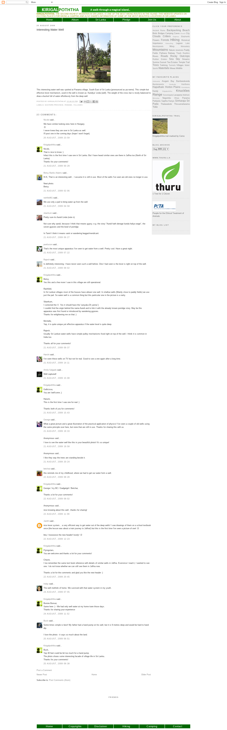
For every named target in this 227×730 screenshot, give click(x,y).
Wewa (172, 68)
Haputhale (158, 87)
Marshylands (158, 46)
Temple (182, 62)
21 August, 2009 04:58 (57, 206)
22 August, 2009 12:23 (57, 539)
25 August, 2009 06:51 (57, 639)
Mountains (160, 49)
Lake (187, 43)
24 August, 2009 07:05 (57, 592)
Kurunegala (168, 95)
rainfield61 (48, 198)
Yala (155, 106)
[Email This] (85, 101)
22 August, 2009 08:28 (57, 477)
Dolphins (176, 36)
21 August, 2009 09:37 (57, 347)
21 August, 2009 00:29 (57, 166)
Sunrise (156, 62)
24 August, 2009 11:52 (56, 614)
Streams (186, 59)
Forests (165, 40)
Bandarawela (158, 84)
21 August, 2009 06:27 (57, 237)
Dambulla (172, 84)
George (47, 420)
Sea (171, 59)
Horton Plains (173, 87)
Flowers (156, 40)
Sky (178, 59)
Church (182, 33)
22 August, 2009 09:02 (57, 499)
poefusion (48, 244)
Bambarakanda (183, 81)
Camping (169, 33)
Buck (46, 621)
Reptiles (186, 53)
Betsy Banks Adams (53, 173)
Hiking (175, 39)
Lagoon (179, 43)
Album (75, 19)
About (177, 19)
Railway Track (174, 53)
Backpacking (174, 30)
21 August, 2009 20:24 (57, 462)
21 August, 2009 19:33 (57, 431)
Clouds (156, 36)
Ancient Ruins (159, 30)
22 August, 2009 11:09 (56, 514)
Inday (46, 584)
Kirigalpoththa (50, 145)
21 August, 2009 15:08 (57, 378)
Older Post (146, 674)
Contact (177, 726)
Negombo (166, 98)
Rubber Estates (160, 59)
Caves (177, 33)
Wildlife (179, 68)
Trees (156, 65)
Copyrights (75, 726)
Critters (167, 36)
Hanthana (185, 84)
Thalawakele (166, 104)
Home (49, 19)
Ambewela (156, 81)
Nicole (46, 120)
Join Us (152, 19)
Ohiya (176, 98)
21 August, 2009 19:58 (57, 446)
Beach (186, 30)
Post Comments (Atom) (59, 680)
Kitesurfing (169, 43)
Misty (172, 46)
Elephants (185, 36)
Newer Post (42, 674)
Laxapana (178, 95)
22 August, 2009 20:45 (57, 577)
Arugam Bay (168, 81)
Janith (46, 521)
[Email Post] (81, 101)
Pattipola (156, 101)
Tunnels (172, 65)
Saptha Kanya (167, 101)
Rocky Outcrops (180, 56)
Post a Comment (44, 670)
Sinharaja (180, 100)
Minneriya (156, 98)
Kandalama (185, 87)
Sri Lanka (100, 19)
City (188, 33)
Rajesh (47, 259)
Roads (164, 56)
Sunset (163, 62)
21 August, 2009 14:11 (56, 363)
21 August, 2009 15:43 (57, 413)
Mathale (186, 95)
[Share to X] (90, 101)
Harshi (46, 354)
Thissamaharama (182, 104)
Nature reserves (176, 50)
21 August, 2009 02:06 (57, 191)
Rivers (155, 56)
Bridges (161, 33)
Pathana (163, 53)
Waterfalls (163, 68)
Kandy (155, 91)
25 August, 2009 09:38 (57, 663)
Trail (188, 62)
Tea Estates (172, 62)
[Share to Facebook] (93, 101)
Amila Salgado (50, 370)
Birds (155, 33)
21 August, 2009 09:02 (57, 268)
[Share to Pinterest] (96, 101)
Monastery (185, 46)
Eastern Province (54, 105)
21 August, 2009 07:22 (57, 252)
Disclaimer (100, 726)
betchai (47, 469)
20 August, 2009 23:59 (57, 138)
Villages (78, 105)
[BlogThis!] (88, 101)
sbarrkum (48, 213)
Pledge (126, 19)
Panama (68, 105)
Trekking (164, 65)
